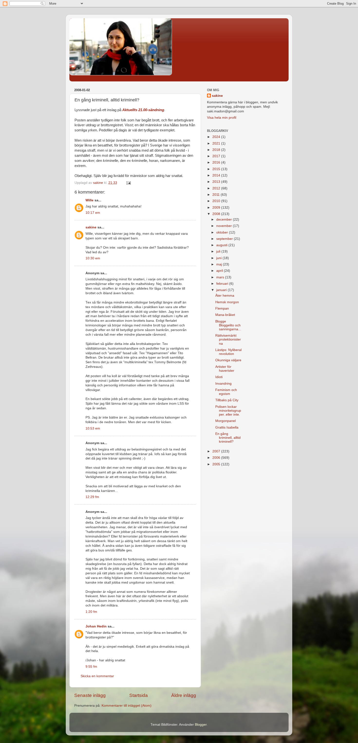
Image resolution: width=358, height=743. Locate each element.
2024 (216, 137)
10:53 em (92, 428)
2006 (216, 457)
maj (219, 264)
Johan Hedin (96, 626)
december (224, 219)
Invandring (223, 383)
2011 (216, 194)
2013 (216, 182)
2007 (216, 451)
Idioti (219, 377)
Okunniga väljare (228, 360)
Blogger (201, 724)
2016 (216, 162)
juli (218, 251)
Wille (89, 200)
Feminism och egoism (226, 392)
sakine (90, 227)
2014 (216, 175)
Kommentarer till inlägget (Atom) (126, 705)
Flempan (222, 308)
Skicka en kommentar (97, 676)
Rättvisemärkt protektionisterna (228, 339)
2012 (216, 188)
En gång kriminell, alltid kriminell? (228, 437)
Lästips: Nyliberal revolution (228, 352)
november (224, 226)
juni (219, 258)
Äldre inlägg (183, 695)
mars (220, 277)
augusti (222, 245)
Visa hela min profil (221, 117)
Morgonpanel (225, 421)
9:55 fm (91, 666)
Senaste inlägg (90, 695)
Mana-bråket (225, 315)
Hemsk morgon (227, 302)
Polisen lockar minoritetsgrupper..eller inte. (228, 410)
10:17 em (92, 213)
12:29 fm (92, 497)
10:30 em (92, 258)
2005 (216, 464)
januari (222, 290)
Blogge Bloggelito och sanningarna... (228, 325)
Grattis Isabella (226, 427)
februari (222, 283)
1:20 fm (91, 612)
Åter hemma (224, 295)
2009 (216, 207)
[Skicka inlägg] (128, 183)
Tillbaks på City (226, 400)
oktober (222, 232)
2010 (216, 201)
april (220, 271)
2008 (216, 214)
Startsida (138, 695)
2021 (216, 143)
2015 (216, 169)
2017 (216, 156)
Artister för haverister (224, 368)
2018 (216, 150)
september (225, 239)
